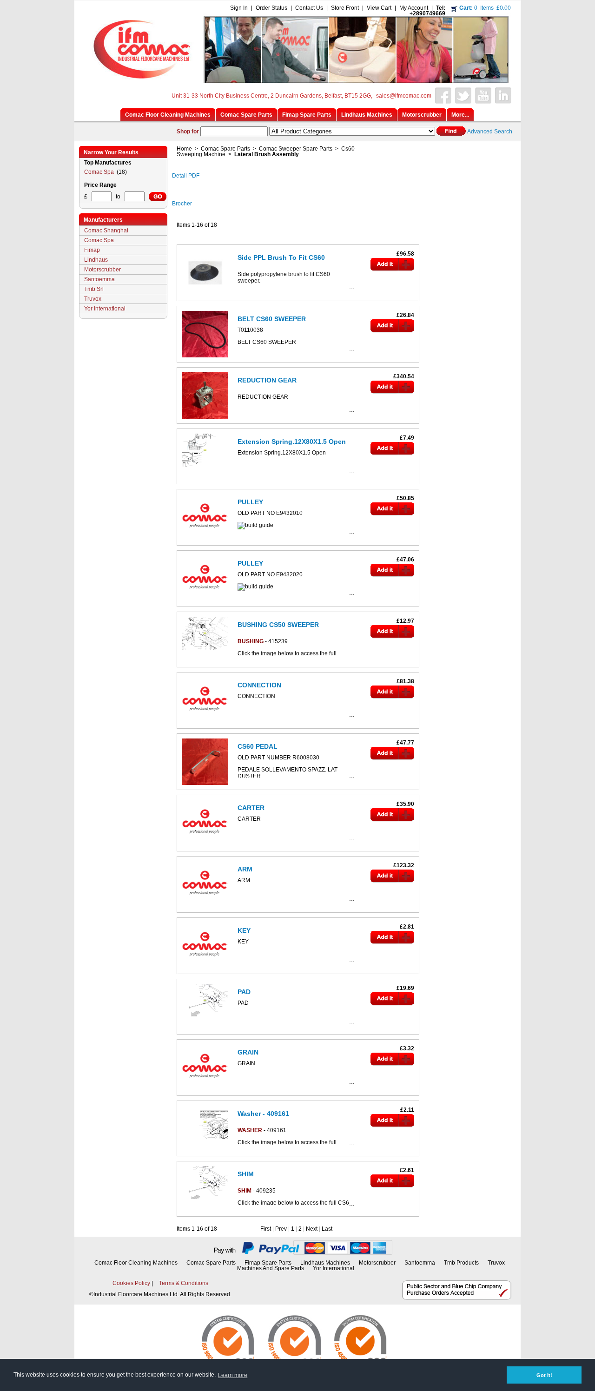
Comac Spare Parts (225, 148)
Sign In (239, 8)
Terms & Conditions (183, 1283)
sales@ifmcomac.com (403, 95)
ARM (245, 869)
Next (311, 1229)
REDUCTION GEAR (267, 380)
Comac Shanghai (106, 230)
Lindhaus (96, 260)
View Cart (379, 8)
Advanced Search (489, 131)
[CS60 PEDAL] (205, 787)
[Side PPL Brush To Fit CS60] (205, 298)
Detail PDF (185, 175)
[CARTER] (205, 848)
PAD (244, 991)
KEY (244, 930)
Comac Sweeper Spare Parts (295, 148)
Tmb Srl (94, 289)
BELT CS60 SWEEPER (272, 319)
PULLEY (250, 502)
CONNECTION (259, 685)
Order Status (271, 8)
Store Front (345, 8)
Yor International (105, 308)
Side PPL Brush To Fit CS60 (281, 257)
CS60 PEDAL (258, 746)
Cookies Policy (131, 1283)
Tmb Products (461, 1262)
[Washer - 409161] (205, 1140)
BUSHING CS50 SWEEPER (278, 624)
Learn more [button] (232, 1375)
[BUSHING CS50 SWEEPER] (205, 651)
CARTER (251, 807)
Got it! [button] (544, 1375)
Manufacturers (103, 220)
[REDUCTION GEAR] (205, 420)
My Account (413, 8)
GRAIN (248, 1052)
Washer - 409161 (263, 1113)
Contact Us (309, 8)
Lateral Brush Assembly (266, 154)
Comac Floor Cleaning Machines (136, 1262)
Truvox (92, 299)
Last (327, 1229)
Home (184, 148)
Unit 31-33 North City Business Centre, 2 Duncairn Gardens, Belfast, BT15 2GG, (272, 95)
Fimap (92, 250)
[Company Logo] (296, 80)
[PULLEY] (205, 542)
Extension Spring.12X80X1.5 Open (292, 441)
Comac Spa (99, 172)
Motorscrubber (102, 269)
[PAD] (205, 1018)
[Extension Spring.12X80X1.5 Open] (205, 468)
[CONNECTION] (205, 725)
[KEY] (205, 971)
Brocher (182, 203)
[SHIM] (205, 1201)
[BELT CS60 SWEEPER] (205, 359)
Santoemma (99, 279)
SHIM (246, 1174)
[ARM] (205, 909)
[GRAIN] (205, 1092)
